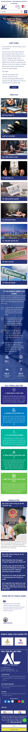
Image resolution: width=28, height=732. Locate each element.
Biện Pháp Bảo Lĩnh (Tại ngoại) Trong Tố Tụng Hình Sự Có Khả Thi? (14, 561)
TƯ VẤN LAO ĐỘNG (8, 283)
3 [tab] (14, 36)
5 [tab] (18, 36)
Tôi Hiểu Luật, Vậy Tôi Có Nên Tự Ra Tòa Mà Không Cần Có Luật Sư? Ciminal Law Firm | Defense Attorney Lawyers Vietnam (13, 568)
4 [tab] (16, 36)
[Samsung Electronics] (22, 641)
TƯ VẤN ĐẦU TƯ (7, 178)
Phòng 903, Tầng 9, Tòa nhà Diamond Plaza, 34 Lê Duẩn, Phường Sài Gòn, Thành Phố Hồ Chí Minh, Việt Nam (14, 678)
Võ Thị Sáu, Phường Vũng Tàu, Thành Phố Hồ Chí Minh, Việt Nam (14, 687)
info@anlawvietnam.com (8, 669)
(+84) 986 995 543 (6, 667)
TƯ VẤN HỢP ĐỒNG (9, 220)
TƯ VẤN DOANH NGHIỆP (10, 199)
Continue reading (5, 550)
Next (26, 25)
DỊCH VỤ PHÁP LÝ (8, 115)
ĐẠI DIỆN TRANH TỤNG (10, 157)
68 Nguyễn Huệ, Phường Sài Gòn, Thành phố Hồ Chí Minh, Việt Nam (14, 694)
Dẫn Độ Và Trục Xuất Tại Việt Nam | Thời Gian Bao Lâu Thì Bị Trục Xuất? (13, 577)
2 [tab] (12, 36)
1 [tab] (10, 36)
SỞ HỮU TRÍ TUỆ (7, 262)
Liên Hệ (14, 87)
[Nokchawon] (8, 641)
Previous (2, 25)
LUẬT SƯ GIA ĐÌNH (8, 136)
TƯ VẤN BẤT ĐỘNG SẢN (10, 241)
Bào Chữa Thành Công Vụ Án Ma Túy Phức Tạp (13, 504)
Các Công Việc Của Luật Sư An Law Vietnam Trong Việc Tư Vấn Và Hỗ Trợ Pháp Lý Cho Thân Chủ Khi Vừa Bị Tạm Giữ (14, 586)
